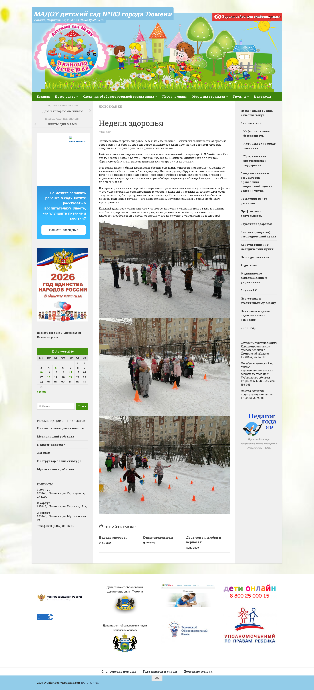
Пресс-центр (65, 96)
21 (70, 377)
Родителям (249, 265)
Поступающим (174, 96)
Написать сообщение (63, 229)
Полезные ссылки (198, 671)
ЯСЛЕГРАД (249, 328)
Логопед (43, 453)
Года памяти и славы (160, 671)
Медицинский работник (55, 436)
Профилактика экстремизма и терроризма (255, 160)
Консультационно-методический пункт (257, 247)
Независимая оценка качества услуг (257, 113)
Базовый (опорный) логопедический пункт (258, 234)
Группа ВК (249, 290)
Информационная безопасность (257, 133)
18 (48, 377)
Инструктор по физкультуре (59, 461)
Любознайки (110, 106)
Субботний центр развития (254, 201)
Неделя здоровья (113, 537)
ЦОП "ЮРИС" (90, 682)
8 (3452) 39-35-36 (62, 526)
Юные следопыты (157, 537)
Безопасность (251, 123)
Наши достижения (255, 257)
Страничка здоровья (256, 224)
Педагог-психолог (51, 444)
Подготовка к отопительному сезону (258, 301)
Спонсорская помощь (118, 671)
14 (70, 372)
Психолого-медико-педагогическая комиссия (256, 315)
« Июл (41, 391)
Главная (43, 96)
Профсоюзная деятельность (251, 213)
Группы (239, 96)
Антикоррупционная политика (259, 146)
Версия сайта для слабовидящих (251, 16)
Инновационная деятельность (60, 428)
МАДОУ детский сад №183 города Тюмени (102, 13)
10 (41, 372)
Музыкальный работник (56, 469)
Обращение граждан (208, 96)
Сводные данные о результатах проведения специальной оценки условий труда (257, 181)
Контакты (262, 96)
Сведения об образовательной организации (118, 96)
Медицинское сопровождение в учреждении (254, 278)
